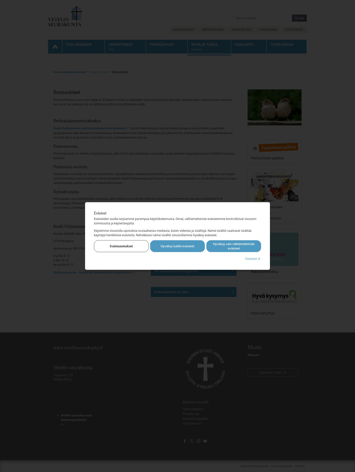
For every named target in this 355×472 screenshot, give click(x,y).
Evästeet (253, 258)
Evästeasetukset (121, 246)
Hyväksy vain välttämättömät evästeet (233, 246)
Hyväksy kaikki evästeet (177, 246)
